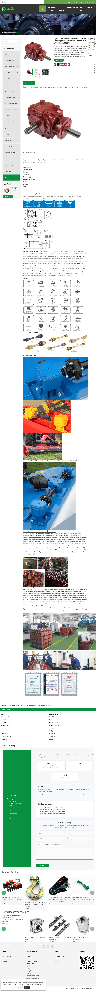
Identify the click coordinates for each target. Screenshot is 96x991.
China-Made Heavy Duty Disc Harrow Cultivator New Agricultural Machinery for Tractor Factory (35, 900)
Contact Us (90, 8)
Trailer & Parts (9, 159)
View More (7, 197)
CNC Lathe (8, 140)
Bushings (7, 134)
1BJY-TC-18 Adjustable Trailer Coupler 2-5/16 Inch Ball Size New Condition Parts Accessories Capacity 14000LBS (83, 900)
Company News (59, 956)
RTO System (8, 147)
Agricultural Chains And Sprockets (14, 189)
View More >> (5, 904)
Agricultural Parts (9, 122)
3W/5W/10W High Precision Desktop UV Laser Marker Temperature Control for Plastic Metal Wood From (12, 900)
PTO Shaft (7, 116)
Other (17, 32)
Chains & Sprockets (10, 66)
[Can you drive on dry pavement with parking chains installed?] (36, 916)
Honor (3, 959)
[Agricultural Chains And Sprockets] (6, 190)
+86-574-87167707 (72, 2)
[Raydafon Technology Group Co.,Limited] (8, 9)
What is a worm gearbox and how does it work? (59, 938)
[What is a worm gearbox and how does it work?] (60, 925)
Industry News (59, 959)
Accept (26, 987)
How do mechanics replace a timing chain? (12, 937)
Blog (56, 961)
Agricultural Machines (11, 110)
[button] (4, 893)
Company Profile (6, 956)
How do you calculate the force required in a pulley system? (83, 938)
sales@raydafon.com (88, 2)
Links (67, 989)
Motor (6, 128)
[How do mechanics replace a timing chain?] (13, 925)
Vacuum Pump (9, 165)
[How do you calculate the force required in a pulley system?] (83, 925)
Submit (42, 865)
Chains (6, 54)
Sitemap (72, 989)
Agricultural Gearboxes (11, 103)
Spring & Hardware (10, 91)
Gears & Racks (9, 73)
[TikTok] (52, 946)
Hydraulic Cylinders (10, 97)
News (69, 7)
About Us (53, 8)
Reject (19, 987)
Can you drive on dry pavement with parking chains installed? (36, 920)
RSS (78, 989)
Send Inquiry (81, 8)
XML (82, 989)
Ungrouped (8, 171)
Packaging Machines (10, 153)
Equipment (5, 961)
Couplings (7, 79)
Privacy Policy (89, 989)
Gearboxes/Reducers (10, 60)
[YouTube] (43, 946)
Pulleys (7, 85)
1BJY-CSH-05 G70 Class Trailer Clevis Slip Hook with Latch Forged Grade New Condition (59, 905)
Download (74, 7)
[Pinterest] (48, 946)
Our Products (61, 8)
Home (48, 7)
